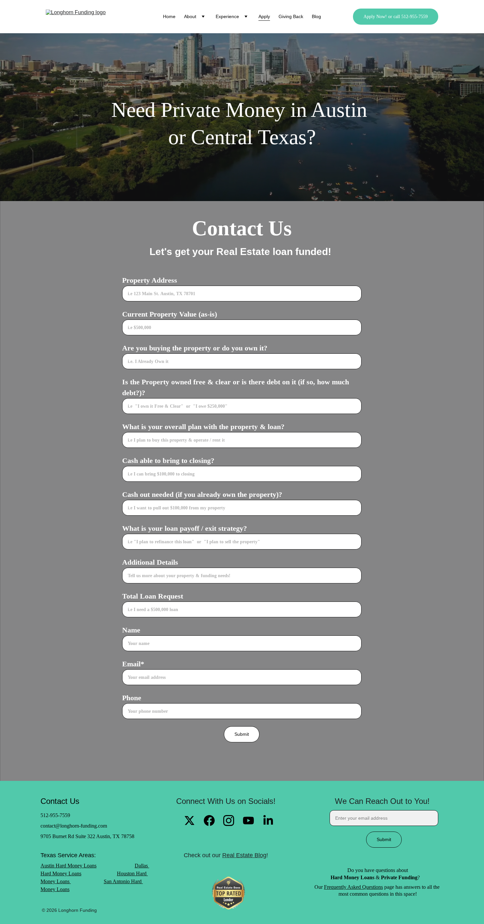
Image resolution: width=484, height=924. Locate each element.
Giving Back (291, 16)
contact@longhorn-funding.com (73, 826)
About (190, 16)
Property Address (149, 280)
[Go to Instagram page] (228, 820)
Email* (133, 664)
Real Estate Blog (244, 855)
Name (131, 630)
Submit (241, 734)
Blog (316, 16)
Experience (227, 16)
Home (169, 16)
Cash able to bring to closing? (168, 460)
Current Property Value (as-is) (169, 314)
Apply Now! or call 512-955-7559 (395, 16)
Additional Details (150, 562)
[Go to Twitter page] (189, 820)
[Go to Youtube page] (248, 820)
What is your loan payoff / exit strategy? (184, 528)
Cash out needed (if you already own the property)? (202, 494)
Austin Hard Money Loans (68, 865)
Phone (131, 698)
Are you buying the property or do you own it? (194, 348)
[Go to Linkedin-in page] (268, 820)
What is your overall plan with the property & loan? (203, 427)
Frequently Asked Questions (353, 887)
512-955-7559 (55, 815)
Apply (264, 16)
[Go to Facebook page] (209, 820)
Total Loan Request (152, 596)
